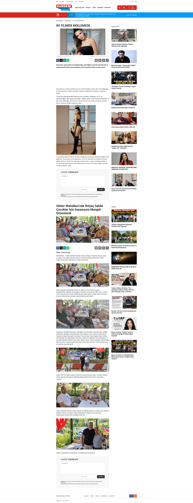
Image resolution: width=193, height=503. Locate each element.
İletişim (97, 496)
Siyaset (88, 7)
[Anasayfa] (57, 1)
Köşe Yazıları (79, 7)
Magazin (107, 7)
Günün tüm (131, 15)
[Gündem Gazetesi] (64, 7)
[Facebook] (57, 60)
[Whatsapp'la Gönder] (67, 60)
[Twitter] (61, 60)
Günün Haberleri (69, 1)
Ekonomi (100, 7)
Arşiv (76, 1)
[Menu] (119, 7)
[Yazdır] (96, 60)
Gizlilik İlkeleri (104, 496)
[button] (99, 60)
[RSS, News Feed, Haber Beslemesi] (135, 495)
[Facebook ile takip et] (131, 495)
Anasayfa (60, 20)
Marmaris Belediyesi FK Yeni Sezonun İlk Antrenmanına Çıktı (91, 15)
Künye (92, 496)
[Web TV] (132, 1)
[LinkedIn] (64, 60)
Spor (94, 7)
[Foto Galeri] (136, 1)
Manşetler (62, 1)
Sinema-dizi (68, 20)
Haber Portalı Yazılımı (64, 500)
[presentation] (62, 15)
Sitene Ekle (81, 1)
